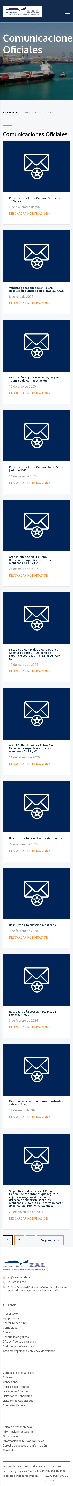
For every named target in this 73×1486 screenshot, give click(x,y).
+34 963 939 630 (17, 1282)
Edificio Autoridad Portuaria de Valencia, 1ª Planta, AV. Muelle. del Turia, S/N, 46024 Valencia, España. (38, 1289)
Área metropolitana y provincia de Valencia (29, 1351)
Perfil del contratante (16, 1386)
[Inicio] (22, 11)
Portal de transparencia (17, 1426)
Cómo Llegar (10, 1327)
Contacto (8, 1332)
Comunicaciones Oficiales (18, 1372)
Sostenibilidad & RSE (15, 1323)
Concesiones (11, 1382)
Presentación (11, 1313)
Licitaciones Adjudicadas (18, 1400)
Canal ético (10, 1450)
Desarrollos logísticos (16, 1337)
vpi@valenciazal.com (19, 1277)
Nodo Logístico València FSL (20, 1346)
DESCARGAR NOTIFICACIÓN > (29, 213)
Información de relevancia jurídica (23, 1440)
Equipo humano (12, 1318)
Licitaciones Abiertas (15, 1391)
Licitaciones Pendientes (17, 1396)
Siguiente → (50, 1240)
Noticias (8, 1377)
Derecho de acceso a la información (25, 1445)
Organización (11, 1436)
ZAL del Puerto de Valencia (19, 1341)
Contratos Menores (15, 1405)
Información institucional (18, 1431)
